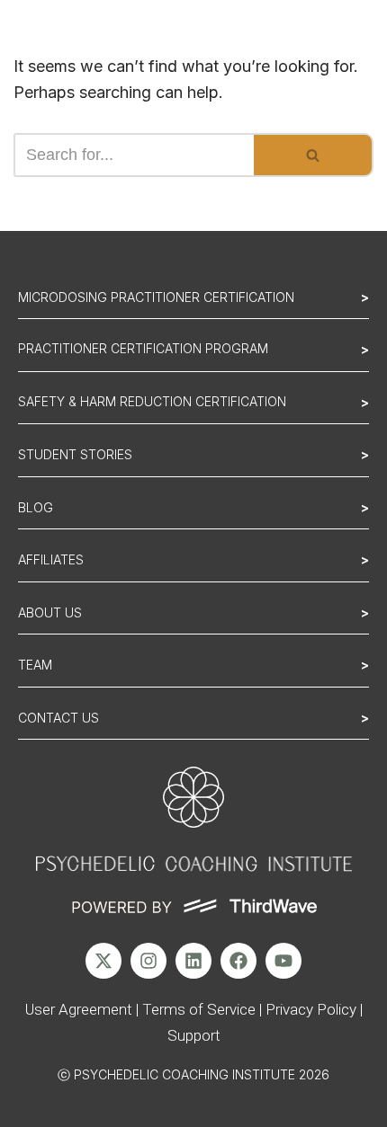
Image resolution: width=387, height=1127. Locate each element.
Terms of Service (199, 1009)
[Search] (314, 155)
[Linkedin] (194, 961)
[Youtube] (284, 961)
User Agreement (78, 1009)
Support (193, 1035)
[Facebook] (238, 961)
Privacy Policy (311, 1009)
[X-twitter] (104, 961)
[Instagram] (148, 961)
